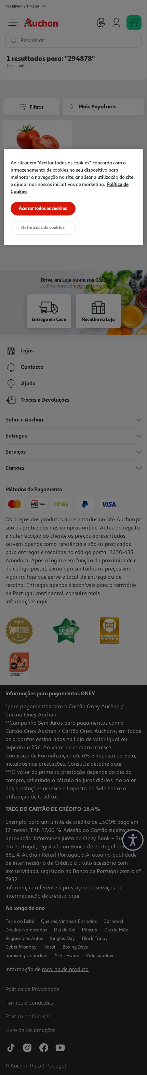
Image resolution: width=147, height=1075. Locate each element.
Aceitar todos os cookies (43, 208)
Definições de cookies (43, 227)
